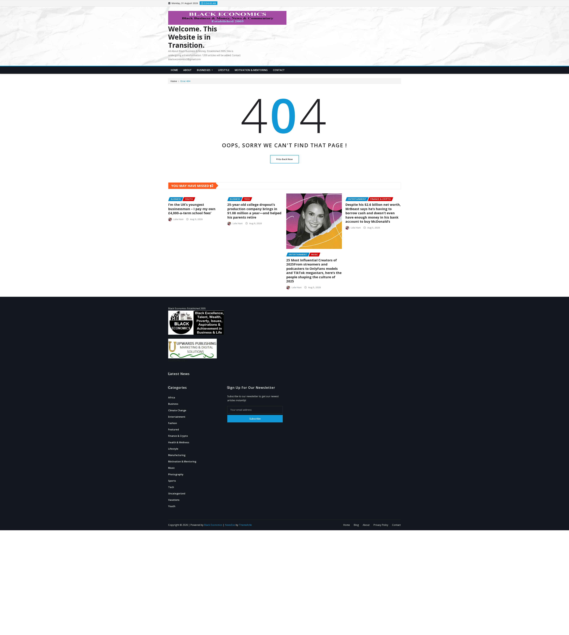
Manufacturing (176, 455)
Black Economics (213, 525)
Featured (173, 429)
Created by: (174, 336)
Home (174, 70)
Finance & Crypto (178, 436)
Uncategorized (176, 493)
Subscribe (255, 418)
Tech (171, 487)
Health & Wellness (178, 442)
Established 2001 (177, 360)
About (187, 70)
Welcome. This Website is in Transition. (192, 37)
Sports (172, 480)
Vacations (173, 500)
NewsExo (230, 525)
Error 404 (185, 81)
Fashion (172, 423)
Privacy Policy (380, 525)
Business (173, 404)
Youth (171, 506)
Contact (279, 70)
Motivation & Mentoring (251, 70)
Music (171, 468)
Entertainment (176, 416)
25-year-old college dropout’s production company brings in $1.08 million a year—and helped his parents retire (254, 210)
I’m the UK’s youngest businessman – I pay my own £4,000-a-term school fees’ (191, 208)
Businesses (204, 70)
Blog (356, 525)
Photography (175, 474)
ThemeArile (245, 525)
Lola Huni (178, 219)
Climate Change (177, 410)
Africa (171, 397)
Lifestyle (223, 70)
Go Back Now (285, 159)
